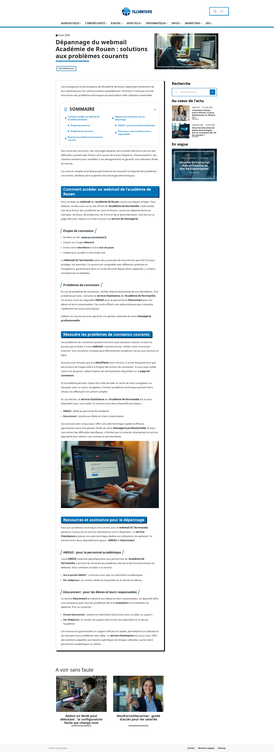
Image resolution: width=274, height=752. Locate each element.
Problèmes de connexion (81, 131)
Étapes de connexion (80, 125)
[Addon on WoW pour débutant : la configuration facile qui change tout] (81, 693)
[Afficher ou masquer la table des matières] (125, 109)
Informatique (66, 68)
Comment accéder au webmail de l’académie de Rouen (83, 118)
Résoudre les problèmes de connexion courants (85, 138)
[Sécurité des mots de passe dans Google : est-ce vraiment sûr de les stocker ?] (181, 131)
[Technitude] (137, 11)
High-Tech (196, 107)
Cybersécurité (197, 125)
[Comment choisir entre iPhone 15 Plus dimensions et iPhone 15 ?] (181, 113)
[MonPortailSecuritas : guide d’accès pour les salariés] (138, 693)
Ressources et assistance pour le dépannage (130, 118)
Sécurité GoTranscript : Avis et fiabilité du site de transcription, (194, 165)
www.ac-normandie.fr (94, 237)
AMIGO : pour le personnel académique (136, 125)
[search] (215, 11)
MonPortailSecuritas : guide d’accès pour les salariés (138, 717)
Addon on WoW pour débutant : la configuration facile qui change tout (81, 719)
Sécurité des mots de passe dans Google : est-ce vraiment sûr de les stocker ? (204, 131)
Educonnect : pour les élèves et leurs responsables (134, 132)
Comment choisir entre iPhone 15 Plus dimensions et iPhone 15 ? (203, 114)
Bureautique (192, 158)
